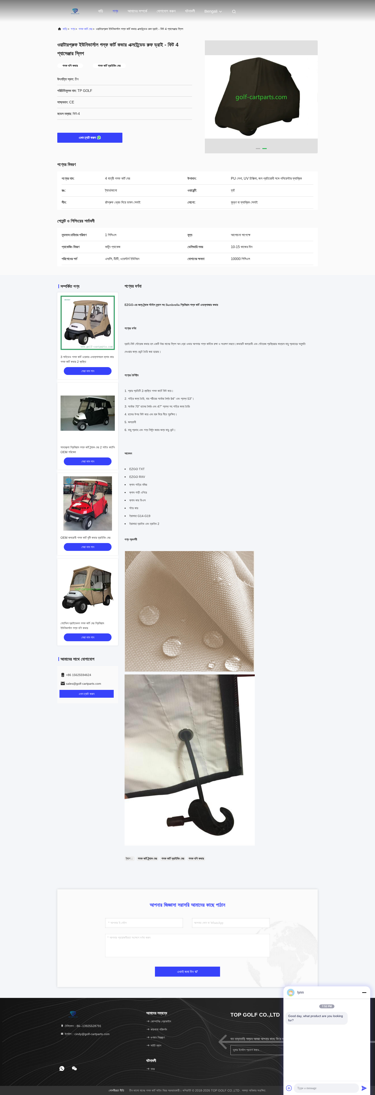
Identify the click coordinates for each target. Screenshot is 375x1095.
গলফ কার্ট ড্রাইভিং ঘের (172, 858)
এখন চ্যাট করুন (87, 137)
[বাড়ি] (75, 11)
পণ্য (115, 11)
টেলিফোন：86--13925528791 (82, 1026)
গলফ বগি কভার (196, 858)
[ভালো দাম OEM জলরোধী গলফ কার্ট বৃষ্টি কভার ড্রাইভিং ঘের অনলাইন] (88, 503)
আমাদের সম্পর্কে (137, 11)
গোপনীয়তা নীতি (116, 1090)
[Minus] (364, 992)
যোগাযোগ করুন (166, 11)
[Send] (364, 1088)
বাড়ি (100, 11)
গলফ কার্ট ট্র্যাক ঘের (147, 858)
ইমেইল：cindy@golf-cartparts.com (87, 1034)
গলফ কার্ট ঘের (85, 29)
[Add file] (289, 1088)
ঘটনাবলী (190, 11)
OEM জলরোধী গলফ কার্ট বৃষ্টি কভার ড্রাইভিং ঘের (85, 537)
